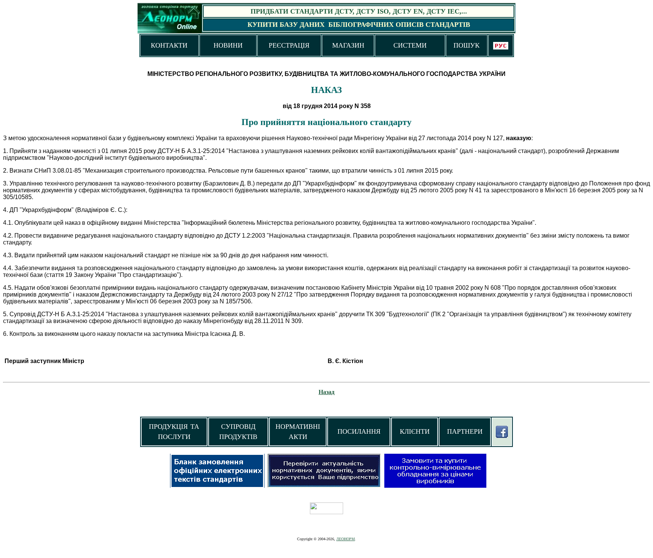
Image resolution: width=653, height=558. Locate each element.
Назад (326, 392)
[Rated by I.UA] (326, 512)
